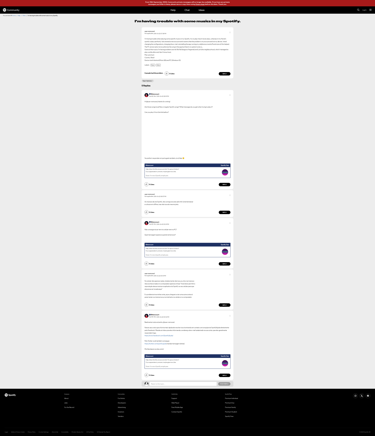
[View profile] (146, 95)
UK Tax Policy (90, 432)
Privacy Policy (31, 432)
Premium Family (230, 407)
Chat (187, 10)
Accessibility (65, 432)
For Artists (121, 398)
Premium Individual (231, 398)
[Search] (358, 10)
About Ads (55, 432)
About (66, 398)
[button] (230, 32)
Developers (122, 403)
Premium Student (231, 412)
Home (14, 15)
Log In (364, 10)
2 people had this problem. (154, 73)
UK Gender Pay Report (103, 432)
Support (174, 398)
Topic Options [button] (147, 81)
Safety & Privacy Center (18, 432)
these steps (200, 4)
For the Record (69, 407)
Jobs (66, 403)
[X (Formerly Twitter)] (361, 395)
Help (173, 10)
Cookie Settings (44, 432)
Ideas (201, 10)
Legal (6, 432)
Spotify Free (229, 416)
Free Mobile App (177, 407)
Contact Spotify (176, 412)
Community (13, 10)
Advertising (122, 407)
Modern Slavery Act (77, 432)
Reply (225, 74)
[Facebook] (368, 395)
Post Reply (224, 384)
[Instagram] (355, 395)
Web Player (175, 403)
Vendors (121, 416)
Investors (121, 412)
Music (152, 65)
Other (24, 15)
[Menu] (370, 10)
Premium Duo (229, 403)
